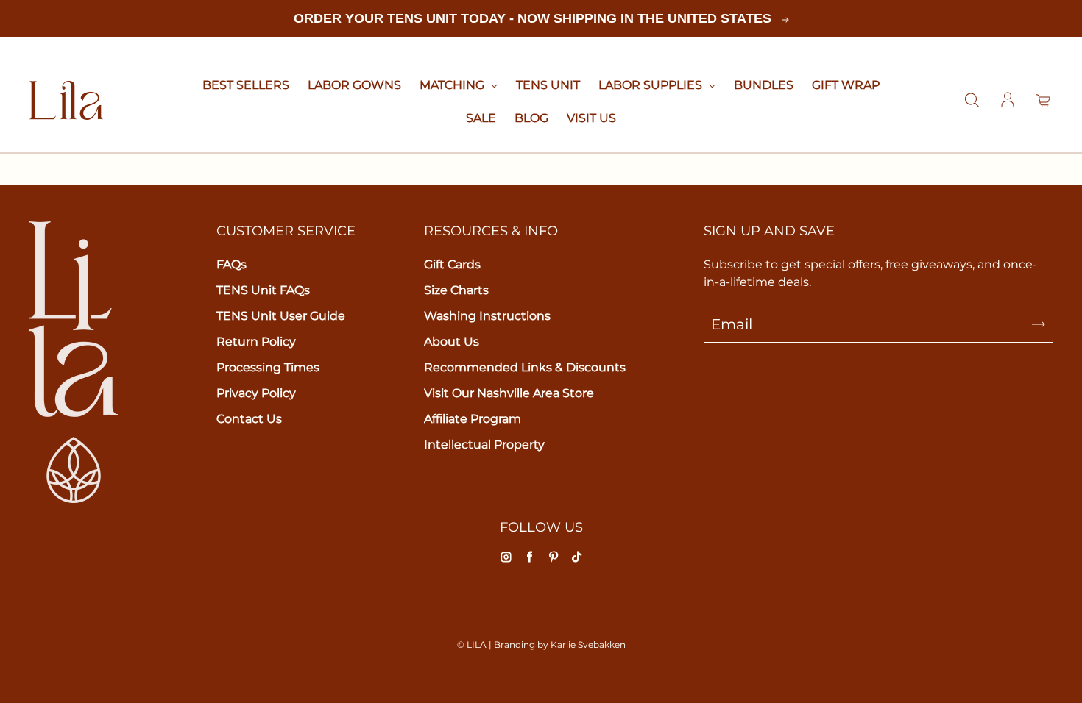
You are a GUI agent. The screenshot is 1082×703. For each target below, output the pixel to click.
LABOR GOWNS (354, 85)
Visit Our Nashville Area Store (509, 393)
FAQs (231, 264)
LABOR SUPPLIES (651, 85)
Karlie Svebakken (588, 644)
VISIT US (591, 118)
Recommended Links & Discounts (525, 367)
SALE (481, 118)
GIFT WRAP (846, 85)
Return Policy (256, 342)
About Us (451, 342)
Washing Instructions (487, 316)
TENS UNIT (548, 85)
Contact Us (249, 419)
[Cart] (1044, 101)
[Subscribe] (1038, 324)
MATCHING (453, 85)
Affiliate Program (472, 419)
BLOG (531, 118)
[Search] (971, 101)
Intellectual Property (484, 445)
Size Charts (456, 290)
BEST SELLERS (245, 85)
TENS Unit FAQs (263, 290)
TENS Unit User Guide (280, 316)
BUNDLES (763, 85)
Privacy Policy (256, 393)
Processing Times (267, 367)
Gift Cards (452, 264)
